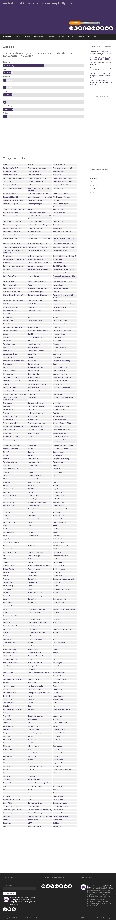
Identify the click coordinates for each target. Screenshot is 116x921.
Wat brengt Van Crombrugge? (38, 225)
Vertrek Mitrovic (58, 310)
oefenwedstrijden (9, 586)
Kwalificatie (57, 793)
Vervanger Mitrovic (34, 310)
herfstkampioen (58, 622)
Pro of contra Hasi (59, 307)
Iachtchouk (57, 739)
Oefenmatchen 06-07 (10, 649)
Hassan (55, 606)
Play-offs (56, 413)
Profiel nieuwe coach (10, 238)
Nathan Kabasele (9, 430)
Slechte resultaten (9, 194)
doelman (56, 317)
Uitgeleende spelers (60, 374)
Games (51, 36)
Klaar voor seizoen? (35, 462)
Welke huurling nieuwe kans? (38, 194)
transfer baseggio (34, 612)
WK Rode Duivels (9, 693)
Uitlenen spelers (58, 773)
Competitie (32, 572)
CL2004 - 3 (32, 743)
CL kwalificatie (58, 539)
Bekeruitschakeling (34, 273)
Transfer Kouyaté (34, 377)
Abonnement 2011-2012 (36, 465)
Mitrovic (6, 384)
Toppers (6, 515)
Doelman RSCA (58, 552)
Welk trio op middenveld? (37, 185)
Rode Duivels (8, 739)
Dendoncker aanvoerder (36, 250)
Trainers (6, 579)
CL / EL (30, 334)
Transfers (6, 519)
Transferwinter (33, 327)
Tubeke (5, 509)
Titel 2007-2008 (58, 565)
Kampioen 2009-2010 (60, 502)
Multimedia (39, 36)
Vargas (5, 367)
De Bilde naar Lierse (35, 803)
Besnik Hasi (7, 351)
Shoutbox (6, 706)
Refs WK (56, 646)
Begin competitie (34, 806)
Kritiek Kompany (58, 743)
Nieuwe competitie (9, 387)
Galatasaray (57, 337)
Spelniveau (32, 529)
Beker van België (9, 549)
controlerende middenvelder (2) (14, 394)
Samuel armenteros (60, 381)
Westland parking (34, 387)
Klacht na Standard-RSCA (62, 423)
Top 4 (30, 209)
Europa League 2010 (35, 475)
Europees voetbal (34, 231)
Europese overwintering (61, 361)
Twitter (93, 182)
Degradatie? (57, 763)
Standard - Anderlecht (36, 552)
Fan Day (31, 699)
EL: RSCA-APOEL (59, 266)
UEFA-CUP (57, 572)
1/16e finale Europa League (38, 330)
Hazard (5, 165)
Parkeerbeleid (33, 416)
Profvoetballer (33, 549)
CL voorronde (58, 753)
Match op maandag (35, 826)
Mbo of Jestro (58, 759)
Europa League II (9, 495)
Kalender (31, 542)
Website (81, 36)
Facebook (94, 178)
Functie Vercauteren (35, 569)
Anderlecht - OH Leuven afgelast (39, 304)
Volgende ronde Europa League (64, 304)
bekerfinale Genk (59, 410)
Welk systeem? (58, 188)
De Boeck (6, 696)
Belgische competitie (35, 786)
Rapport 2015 (58, 300)
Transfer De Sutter (34, 391)
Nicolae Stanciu (33, 276)
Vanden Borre (58, 416)
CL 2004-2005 (58, 749)
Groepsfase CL (33, 374)
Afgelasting (7, 776)
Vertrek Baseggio (59, 672)
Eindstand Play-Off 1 (60, 347)
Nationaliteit (7, 639)
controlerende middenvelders (13, 361)
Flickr (93, 189)
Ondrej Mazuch (58, 495)
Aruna (5, 786)
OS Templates (108, 918)
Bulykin (55, 532)
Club (71, 36)
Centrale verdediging (35, 403)
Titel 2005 (6, 716)
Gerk (29, 676)
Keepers (6, 729)
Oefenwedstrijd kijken (60, 436)
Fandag (31, 586)
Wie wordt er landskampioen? (38, 288)
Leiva (30, 659)
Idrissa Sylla (57, 327)
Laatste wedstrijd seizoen (12, 288)
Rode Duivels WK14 (35, 426)
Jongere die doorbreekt (61, 406)
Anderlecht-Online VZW (95, 918)
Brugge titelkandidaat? (11, 663)
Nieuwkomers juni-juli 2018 (37, 244)
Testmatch (31, 709)
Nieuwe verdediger (10, 330)
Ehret (5, 763)
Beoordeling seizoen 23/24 (62, 181)
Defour (30, 357)
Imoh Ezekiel (32, 314)
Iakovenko (7, 482)
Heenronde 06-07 (34, 619)
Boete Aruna (57, 746)
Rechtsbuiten (57, 394)
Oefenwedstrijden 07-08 (61, 589)
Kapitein (6, 459)
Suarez (30, 472)
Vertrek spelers (58, 542)
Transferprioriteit (59, 314)
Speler (5, 562)
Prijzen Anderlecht (9, 552)
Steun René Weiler (10, 276)
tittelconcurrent (58, 384)
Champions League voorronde (64, 579)
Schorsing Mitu (58, 663)
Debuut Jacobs (8, 569)
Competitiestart (33, 535)
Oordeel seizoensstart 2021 (13, 200)
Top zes (6, 472)
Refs (4, 826)
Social (61, 36)
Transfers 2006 (33, 649)
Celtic (30, 799)
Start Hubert (7, 181)
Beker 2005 (32, 682)
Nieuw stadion (33, 307)
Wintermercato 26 (59, 165)
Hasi (4, 347)
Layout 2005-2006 (34, 689)
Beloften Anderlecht (10, 416)
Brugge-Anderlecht (59, 522)
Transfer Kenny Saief (60, 250)
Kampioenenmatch (34, 344)
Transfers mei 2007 (35, 592)
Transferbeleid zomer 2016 (62, 281)
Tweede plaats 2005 (60, 723)
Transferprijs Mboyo (10, 391)
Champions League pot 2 (62, 377)
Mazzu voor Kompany (60, 194)
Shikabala (56, 479)
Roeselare (7, 485)
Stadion (55, 485)
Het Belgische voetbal (36, 686)
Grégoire (6, 733)
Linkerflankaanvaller (35, 320)
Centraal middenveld (60, 288)
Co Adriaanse (8, 726)
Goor (30, 706)
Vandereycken (8, 512)
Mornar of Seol (58, 786)
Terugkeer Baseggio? (35, 656)
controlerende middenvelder (63, 397)
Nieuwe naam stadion (36, 228)
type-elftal (6, 632)
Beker (5, 525)
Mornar (55, 779)
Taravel (30, 165)
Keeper (30, 759)
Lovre (55, 669)
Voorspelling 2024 (9, 185)
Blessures (31, 515)
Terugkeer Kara (58, 235)
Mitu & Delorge (58, 666)
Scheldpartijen (8, 669)
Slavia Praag (7, 699)
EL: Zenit (6, 269)
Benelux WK (32, 629)
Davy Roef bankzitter (60, 273)
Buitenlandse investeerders (37, 168)
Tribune (6, 723)
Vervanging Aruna (9, 793)
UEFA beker (57, 529)
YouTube (94, 185)
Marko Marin (7, 324)
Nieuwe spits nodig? (10, 225)
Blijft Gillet (6, 304)
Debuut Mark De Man (60, 816)
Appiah (30, 285)
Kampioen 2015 (8, 320)
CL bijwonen (32, 636)
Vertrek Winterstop (59, 420)
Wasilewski (7, 341)
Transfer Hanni (58, 285)
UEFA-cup (6, 559)
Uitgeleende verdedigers (37, 212)
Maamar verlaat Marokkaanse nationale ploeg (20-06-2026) (100, 53)
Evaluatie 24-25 (33, 171)
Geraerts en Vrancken (11, 626)
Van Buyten (57, 341)
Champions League (60, 803)
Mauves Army (58, 716)
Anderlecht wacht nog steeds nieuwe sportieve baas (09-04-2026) (101, 75)
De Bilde (56, 823)
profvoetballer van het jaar (12, 445)
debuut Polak (8, 582)
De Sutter (6, 529)
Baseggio (31, 713)
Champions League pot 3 (12, 377)
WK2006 (56, 649)
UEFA (30, 823)
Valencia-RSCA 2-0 (10, 749)
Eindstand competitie (60, 556)
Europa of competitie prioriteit (13, 266)
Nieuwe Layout (58, 826)
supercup (56, 586)
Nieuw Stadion (58, 696)
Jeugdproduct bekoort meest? (14, 209)
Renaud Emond (8, 314)
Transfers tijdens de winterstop (39, 565)
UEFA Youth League (60, 320)
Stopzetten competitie (11, 216)
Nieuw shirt (7, 816)
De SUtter (31, 512)
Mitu (29, 723)
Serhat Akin (32, 579)
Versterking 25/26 (9, 171)
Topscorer (6, 779)
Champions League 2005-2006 (39, 693)
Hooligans (56, 626)
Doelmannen (57, 636)
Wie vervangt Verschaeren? (13, 188)
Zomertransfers (8, 317)
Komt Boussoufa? (9, 310)
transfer (31, 589)
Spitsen (55, 726)
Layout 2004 (32, 753)
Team (28, 36)
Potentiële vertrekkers (36, 235)
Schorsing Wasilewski (10, 449)
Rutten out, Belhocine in (11, 231)
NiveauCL (6, 622)
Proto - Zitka (57, 689)
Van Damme (57, 472)
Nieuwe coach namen (36, 440)
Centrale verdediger (60, 324)
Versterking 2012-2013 (11, 436)
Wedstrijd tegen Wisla (60, 806)
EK (54, 475)
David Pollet (32, 354)
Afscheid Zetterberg (10, 656)
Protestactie (32, 739)
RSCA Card (57, 549)
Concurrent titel (58, 452)
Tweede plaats (33, 820)
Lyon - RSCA (7, 803)
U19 (54, 351)
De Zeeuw (31, 410)
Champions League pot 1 (12, 381)
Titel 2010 (31, 489)
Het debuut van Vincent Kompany (40, 810)
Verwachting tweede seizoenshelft (40, 197)
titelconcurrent (33, 616)
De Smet (6, 572)
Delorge (6, 713)
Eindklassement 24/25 (36, 175)
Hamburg (6, 492)
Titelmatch (31, 485)
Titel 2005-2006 (8, 703)
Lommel (6, 820)
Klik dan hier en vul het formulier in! (99, 907)
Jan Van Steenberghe (36, 813)
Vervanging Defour (34, 324)
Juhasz (55, 693)
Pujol (54, 656)
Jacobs (30, 449)
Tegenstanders (8, 539)
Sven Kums (7, 263)
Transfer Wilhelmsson (60, 733)
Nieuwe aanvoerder (10, 285)
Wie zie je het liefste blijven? (38, 783)
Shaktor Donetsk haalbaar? (13, 295)
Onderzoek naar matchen (62, 769)
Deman (55, 713)
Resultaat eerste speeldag (12, 228)
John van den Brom (10, 354)
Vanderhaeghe (58, 736)
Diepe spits (32, 394)
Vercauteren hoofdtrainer (37, 622)
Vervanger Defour (59, 334)
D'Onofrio (6, 455)
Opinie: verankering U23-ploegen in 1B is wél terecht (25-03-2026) (101, 82)
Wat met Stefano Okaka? (37, 281)
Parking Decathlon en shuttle (38, 263)
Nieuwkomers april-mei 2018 (63, 244)
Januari (5, 334)
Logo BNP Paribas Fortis (61, 387)
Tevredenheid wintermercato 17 (39, 269)
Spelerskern (32, 539)
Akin (54, 706)
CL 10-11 (6, 479)
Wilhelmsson (57, 619)
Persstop (6, 576)
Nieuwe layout (58, 810)
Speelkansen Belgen (60, 599)
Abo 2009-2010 (8, 505)
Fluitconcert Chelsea (60, 679)
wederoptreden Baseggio (37, 609)
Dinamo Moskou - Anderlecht (13, 327)
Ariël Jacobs (7, 499)
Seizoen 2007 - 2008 (60, 546)
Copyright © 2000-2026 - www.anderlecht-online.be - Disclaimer (22, 918)
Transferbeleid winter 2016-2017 (64, 269)
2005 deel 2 (57, 676)
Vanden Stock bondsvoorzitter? (39, 672)
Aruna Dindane (58, 796)
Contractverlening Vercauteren (64, 609)
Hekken (30, 696)
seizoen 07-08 (58, 582)
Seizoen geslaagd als (35, 204)
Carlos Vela (7, 465)
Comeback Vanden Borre (12, 221)
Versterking (57, 766)
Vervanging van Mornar (11, 799)
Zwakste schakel (59, 642)
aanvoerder (57, 391)
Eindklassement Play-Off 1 (37, 247)
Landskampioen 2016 (36, 300)
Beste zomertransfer (35, 200)
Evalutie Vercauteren (35, 716)
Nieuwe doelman (59, 519)
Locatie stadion (58, 602)
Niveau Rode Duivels (35, 639)
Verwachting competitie (36, 733)
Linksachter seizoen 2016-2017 (14, 292)
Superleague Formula (11, 542)
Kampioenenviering (35, 596)
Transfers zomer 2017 (36, 259)
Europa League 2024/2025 (62, 178)
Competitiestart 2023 (60, 185)
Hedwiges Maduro (9, 371)
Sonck (30, 749)
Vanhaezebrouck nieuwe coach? (14, 259)
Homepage (7, 36)
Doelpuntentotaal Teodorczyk (63, 247)
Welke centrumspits (35, 256)
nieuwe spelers (8, 606)
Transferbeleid (58, 462)
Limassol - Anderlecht (35, 430)
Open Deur (32, 756)
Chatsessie (32, 793)
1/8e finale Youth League (62, 330)
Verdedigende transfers (11, 244)
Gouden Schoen (9, 565)
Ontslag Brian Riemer (35, 181)
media (5, 612)
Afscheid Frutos (8, 489)
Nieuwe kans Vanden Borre (13, 300)
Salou (55, 659)
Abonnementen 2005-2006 (12, 709)
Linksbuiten (32, 397)
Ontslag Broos (33, 726)
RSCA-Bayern (58, 799)
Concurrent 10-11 (34, 479)
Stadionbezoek (58, 263)
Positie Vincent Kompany (62, 197)
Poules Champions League (37, 423)
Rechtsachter (8, 364)
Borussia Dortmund (35, 337)
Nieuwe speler (8, 410)
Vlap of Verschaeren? (11, 212)
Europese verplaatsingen (62, 629)
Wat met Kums (58, 225)
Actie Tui (6, 689)
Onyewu (31, 703)
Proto (55, 703)
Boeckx (5, 273)
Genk (5, 636)
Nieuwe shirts (57, 228)
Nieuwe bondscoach (60, 509)
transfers (31, 562)
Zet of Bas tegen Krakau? (12, 810)
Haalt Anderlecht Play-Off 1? (38, 221)
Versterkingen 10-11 (35, 482)
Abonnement (7, 766)
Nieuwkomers (33, 763)
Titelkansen (7, 413)
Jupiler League (58, 576)
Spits (5, 535)
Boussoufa (56, 465)
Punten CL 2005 (58, 682)
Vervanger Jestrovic (10, 806)
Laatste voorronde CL (11, 433)
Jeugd (5, 599)
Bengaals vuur (8, 719)
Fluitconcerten (8, 746)
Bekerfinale (57, 175)
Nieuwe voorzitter (59, 212)
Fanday (30, 646)
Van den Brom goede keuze (13, 440)
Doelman (56, 292)
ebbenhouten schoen (60, 449)
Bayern (55, 789)
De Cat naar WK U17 (10, 168)
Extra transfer (8, 420)
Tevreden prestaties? (10, 423)
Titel (29, 317)
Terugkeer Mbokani (10, 462)
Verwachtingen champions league (40, 816)
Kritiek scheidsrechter (35, 413)
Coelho (5, 676)
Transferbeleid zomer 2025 (62, 168)
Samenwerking (58, 596)
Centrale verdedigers (35, 292)
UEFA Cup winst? (34, 626)
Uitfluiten (31, 769)
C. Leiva (56, 612)
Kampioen (31, 776)
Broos (30, 789)
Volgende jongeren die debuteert (15, 247)
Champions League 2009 (37, 502)
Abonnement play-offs (36, 351)
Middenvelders (33, 746)
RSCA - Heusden (34, 779)
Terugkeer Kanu (9, 344)
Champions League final (61, 709)
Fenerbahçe (32, 582)
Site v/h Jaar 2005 (34, 679)
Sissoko (55, 364)
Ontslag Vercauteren (60, 569)
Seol (29, 796)
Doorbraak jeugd (9, 813)
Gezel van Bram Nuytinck (37, 384)
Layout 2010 (57, 492)
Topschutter (32, 361)
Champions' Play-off (10, 204)
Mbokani (56, 592)
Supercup (31, 642)
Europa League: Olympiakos (38, 295)
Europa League (33, 495)
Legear (30, 525)
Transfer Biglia (33, 420)
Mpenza (56, 639)
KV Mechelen (8, 374)
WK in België (32, 499)
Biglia (30, 522)
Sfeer (5, 789)
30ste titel (56, 512)
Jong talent (57, 357)
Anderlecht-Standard (35, 367)
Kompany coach (58, 209)
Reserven (6, 629)
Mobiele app (57, 259)
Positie (5, 619)
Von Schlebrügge (34, 606)
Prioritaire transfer (9, 235)
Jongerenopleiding (59, 729)
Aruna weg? (7, 753)
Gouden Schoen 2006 (11, 616)
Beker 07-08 (57, 562)
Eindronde (7, 596)
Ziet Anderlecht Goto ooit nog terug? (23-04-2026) (100, 69)
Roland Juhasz (33, 505)
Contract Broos (8, 783)
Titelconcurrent (33, 347)
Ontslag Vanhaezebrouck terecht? (40, 238)
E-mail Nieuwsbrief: (10, 885)
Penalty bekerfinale (10, 175)
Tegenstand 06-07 (9, 642)
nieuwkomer (57, 354)
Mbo (54, 783)
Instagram (94, 192)
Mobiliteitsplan (58, 455)
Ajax (29, 469)
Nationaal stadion (34, 371)
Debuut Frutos (8, 672)
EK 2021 (56, 200)
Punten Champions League (13, 426)
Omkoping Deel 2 (34, 666)
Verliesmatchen (58, 515)
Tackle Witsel (57, 499)
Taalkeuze (93, 36)
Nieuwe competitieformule (37, 178)
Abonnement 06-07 (10, 652)
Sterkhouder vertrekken (61, 430)
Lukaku (30, 492)
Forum (93, 175)
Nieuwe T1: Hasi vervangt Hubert (15, 178)
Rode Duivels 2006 (35, 652)
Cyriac (30, 436)
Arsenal (6, 337)
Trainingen (56, 756)
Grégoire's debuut (34, 729)
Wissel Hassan (33, 602)
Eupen (55, 482)
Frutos (55, 525)
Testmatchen (32, 509)
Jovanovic (56, 469)
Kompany (56, 344)
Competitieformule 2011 (11, 469)
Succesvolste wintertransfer (62, 216)
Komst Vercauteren (59, 221)
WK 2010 (6, 556)
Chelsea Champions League (63, 445)
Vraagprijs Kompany (10, 659)
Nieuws (18, 36)
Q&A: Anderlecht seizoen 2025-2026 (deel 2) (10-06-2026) (101, 58)
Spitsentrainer (33, 459)
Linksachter (57, 403)
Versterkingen (58, 699)
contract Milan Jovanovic (37, 406)
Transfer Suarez (34, 433)
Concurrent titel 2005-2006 (12, 679)
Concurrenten (8, 756)
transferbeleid (33, 381)
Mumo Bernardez (34, 519)
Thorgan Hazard (9, 357)
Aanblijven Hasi (58, 171)
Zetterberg (7, 823)
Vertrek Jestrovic (9, 686)
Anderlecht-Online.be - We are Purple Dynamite (39, 3)
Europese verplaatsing (61, 459)
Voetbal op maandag (35, 266)
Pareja (30, 532)
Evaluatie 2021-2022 (10, 197)
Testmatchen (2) (58, 505)
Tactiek (30, 736)
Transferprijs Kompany (11, 666)
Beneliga (31, 452)
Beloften (6, 682)
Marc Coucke (8, 256)
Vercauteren (32, 576)
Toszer (30, 455)
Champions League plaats (37, 632)
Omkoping (31, 669)
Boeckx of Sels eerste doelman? (64, 256)
